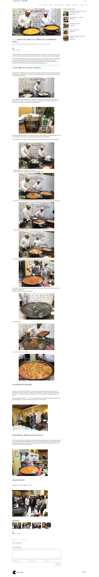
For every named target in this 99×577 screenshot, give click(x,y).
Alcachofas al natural (75, 23)
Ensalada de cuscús (74, 30)
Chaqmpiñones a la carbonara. (77, 17)
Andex (27, 398)
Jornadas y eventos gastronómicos (20, 539)
